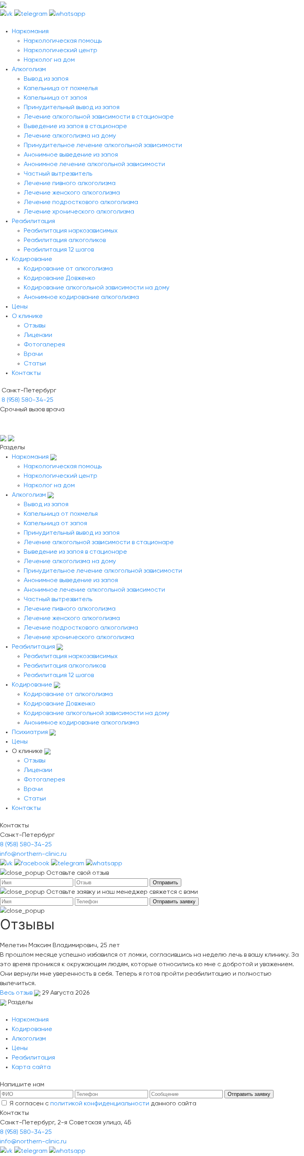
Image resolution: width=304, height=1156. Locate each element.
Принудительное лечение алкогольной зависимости (103, 145)
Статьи (35, 364)
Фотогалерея (44, 345)
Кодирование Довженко (59, 278)
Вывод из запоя (46, 79)
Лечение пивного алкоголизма (70, 183)
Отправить (165, 882)
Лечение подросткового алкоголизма (81, 202)
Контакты (26, 373)
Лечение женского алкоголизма (72, 193)
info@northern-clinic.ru (33, 854)
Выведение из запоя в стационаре (75, 126)
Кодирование (32, 259)
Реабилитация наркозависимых (71, 231)
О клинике (27, 316)
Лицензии (38, 335)
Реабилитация (33, 221)
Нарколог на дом (49, 60)
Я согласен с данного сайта (103, 1104)
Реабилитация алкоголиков (65, 240)
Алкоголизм (29, 69)
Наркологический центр (60, 50)
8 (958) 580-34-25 (27, 400)
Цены (20, 307)
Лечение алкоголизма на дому (70, 136)
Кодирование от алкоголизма (68, 269)
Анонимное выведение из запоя (71, 155)
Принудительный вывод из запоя (72, 107)
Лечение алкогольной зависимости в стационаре (99, 117)
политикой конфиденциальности (99, 1104)
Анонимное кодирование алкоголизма (81, 297)
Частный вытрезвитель (58, 174)
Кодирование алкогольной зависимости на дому (96, 288)
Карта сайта (31, 1067)
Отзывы (35, 326)
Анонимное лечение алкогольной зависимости (94, 164)
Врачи (33, 354)
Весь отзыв (17, 993)
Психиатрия (30, 732)
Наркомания (30, 31)
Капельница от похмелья (61, 88)
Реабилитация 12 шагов (59, 250)
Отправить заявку (174, 901)
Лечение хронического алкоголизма (79, 212)
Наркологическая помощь (63, 41)
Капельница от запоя (55, 98)
